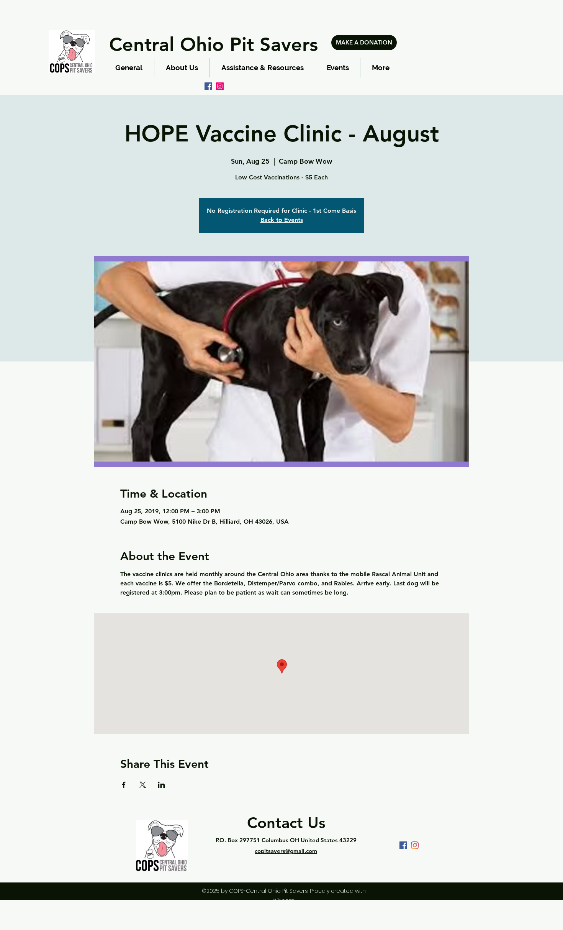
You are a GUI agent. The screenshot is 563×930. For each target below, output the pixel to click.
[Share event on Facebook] (124, 785)
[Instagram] (220, 86)
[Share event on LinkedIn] (161, 785)
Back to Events (281, 219)
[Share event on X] (142, 785)
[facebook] (208, 86)
